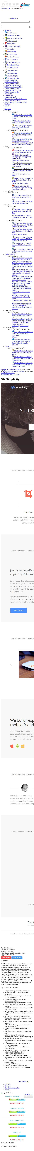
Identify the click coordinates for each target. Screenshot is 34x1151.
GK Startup (11, 373)
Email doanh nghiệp (11, 97)
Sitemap (7, 1089)
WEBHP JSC (5, 369)
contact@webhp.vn (13, 18)
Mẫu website (8, 94)
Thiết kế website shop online (13, 85)
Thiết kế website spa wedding (13, 87)
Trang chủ (8, 30)
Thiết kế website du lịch (12, 88)
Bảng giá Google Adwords (13, 100)
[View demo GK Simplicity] (6, 959)
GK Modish (4, 373)
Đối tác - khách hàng (11, 80)
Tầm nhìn (7, 1086)
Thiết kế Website (10, 254)
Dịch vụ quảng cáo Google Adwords (16, 99)
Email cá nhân (9, 95)
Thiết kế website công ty (12, 82)
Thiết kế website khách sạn (13, 90)
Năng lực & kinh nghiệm (12, 1088)
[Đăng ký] (17, 959)
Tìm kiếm (7, 104)
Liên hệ (7, 105)
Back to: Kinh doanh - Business (10, 374)
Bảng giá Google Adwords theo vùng (16, 102)
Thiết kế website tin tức (12, 92)
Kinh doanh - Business (17, 371)
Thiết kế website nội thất (12, 83)
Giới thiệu (7, 1084)
